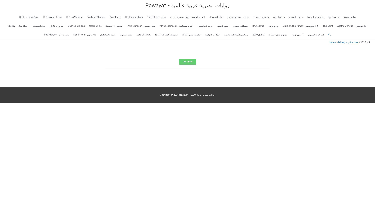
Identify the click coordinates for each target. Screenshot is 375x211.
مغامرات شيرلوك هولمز (238, 17)
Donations (115, 17)
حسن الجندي (223, 25)
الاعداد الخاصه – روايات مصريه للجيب (187, 17)
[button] (329, 34)
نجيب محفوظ (126, 34)
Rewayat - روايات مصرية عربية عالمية (187, 5)
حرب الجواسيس (205, 25)
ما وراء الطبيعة (296, 17)
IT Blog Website (74, 17)
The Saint (328, 25)
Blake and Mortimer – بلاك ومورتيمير (300, 25)
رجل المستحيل (216, 17)
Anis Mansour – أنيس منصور (141, 25)
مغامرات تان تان (261, 17)
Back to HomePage (29, 17)
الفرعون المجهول (315, 34)
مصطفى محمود (240, 25)
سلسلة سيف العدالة (191, 34)
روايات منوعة (350, 17)
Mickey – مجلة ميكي (18, 25)
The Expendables (134, 17)
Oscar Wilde (95, 25)
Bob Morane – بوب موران (56, 34)
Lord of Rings (143, 34)
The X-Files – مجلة (156, 17)
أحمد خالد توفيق (107, 34)
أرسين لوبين (297, 34)
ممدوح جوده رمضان (278, 34)
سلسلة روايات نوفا (315, 17)
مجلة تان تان (279, 17)
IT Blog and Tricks (52, 17)
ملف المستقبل (39, 25)
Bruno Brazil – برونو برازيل (265, 25)
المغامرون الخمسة (114, 25)
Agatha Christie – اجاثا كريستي (352, 25)
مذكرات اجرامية (212, 34)
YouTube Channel (96, 17)
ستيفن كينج (334, 17)
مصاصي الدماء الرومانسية (236, 34)
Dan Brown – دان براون (84, 34)
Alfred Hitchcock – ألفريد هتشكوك (176, 25)
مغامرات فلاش (56, 25)
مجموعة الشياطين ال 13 (166, 34)
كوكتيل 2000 (258, 34)
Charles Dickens (76, 25)
